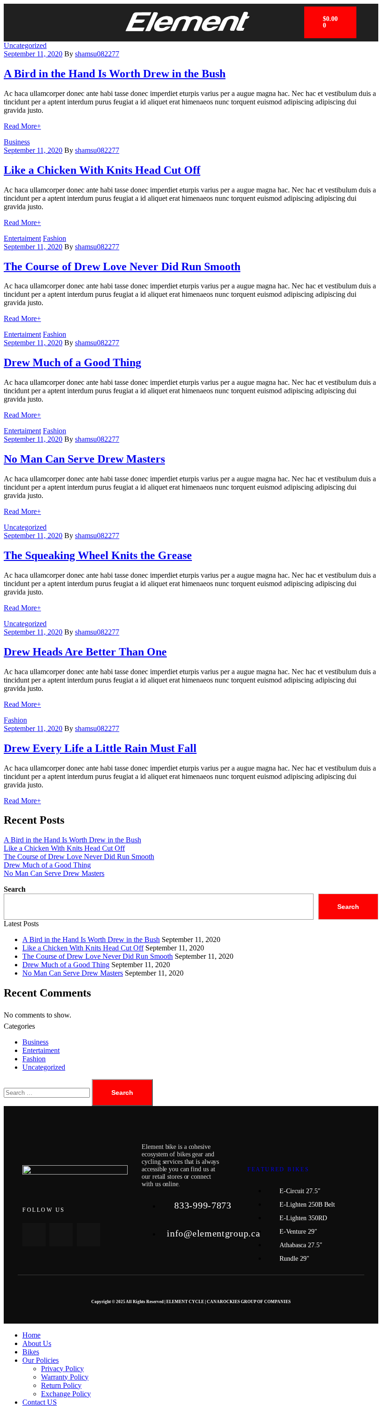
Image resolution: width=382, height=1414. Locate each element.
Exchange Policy (66, 1394)
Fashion (54, 238)
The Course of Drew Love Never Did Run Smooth (122, 266)
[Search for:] (48, 1092)
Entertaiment (22, 238)
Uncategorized (25, 45)
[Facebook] (34, 1234)
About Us (36, 1343)
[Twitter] (61, 1234)
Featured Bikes (278, 1169)
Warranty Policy (65, 1377)
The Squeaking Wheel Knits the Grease (98, 555)
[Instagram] (88, 1234)
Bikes (30, 1352)
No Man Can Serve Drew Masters (84, 459)
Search (15, 889)
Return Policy (61, 1385)
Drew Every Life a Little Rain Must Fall (100, 748)
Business (17, 142)
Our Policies (40, 1360)
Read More (22, 126)
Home (31, 1335)
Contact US (39, 1402)
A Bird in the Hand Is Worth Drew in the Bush (114, 74)
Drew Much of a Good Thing (72, 362)
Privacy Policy (62, 1369)
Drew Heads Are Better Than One (85, 652)
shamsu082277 (97, 54)
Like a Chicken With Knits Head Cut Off (102, 170)
